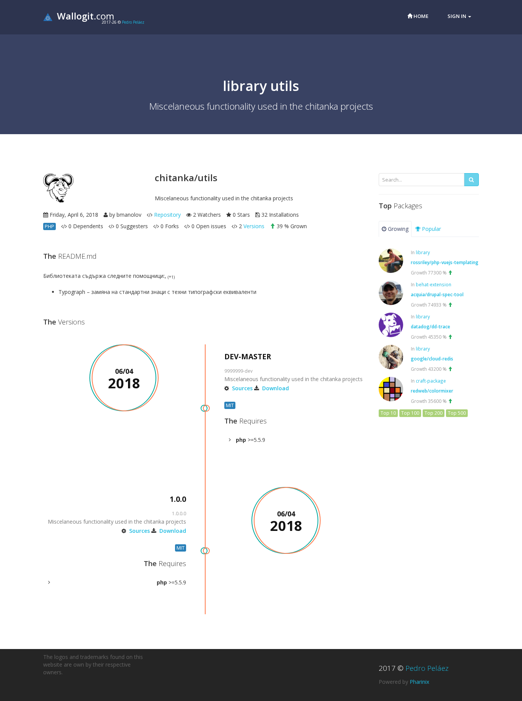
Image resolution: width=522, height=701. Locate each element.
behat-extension (433, 284)
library (423, 252)
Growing (397, 228)
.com (85, 16)
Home (420, 16)
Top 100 (410, 413)
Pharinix (419, 681)
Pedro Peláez (133, 22)
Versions (253, 226)
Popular (430, 228)
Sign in (457, 16)
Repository (167, 214)
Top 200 (434, 413)
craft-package (431, 381)
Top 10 (388, 413)
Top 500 (457, 413)
